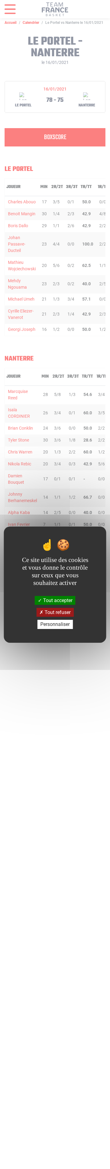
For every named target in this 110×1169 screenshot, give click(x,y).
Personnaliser (55, 624)
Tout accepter (57, 600)
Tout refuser (57, 612)
